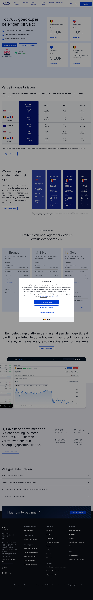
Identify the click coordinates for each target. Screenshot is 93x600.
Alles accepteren (46, 302)
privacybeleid (54, 296)
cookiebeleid (43, 296)
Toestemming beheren (46, 312)
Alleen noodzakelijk (46, 307)
